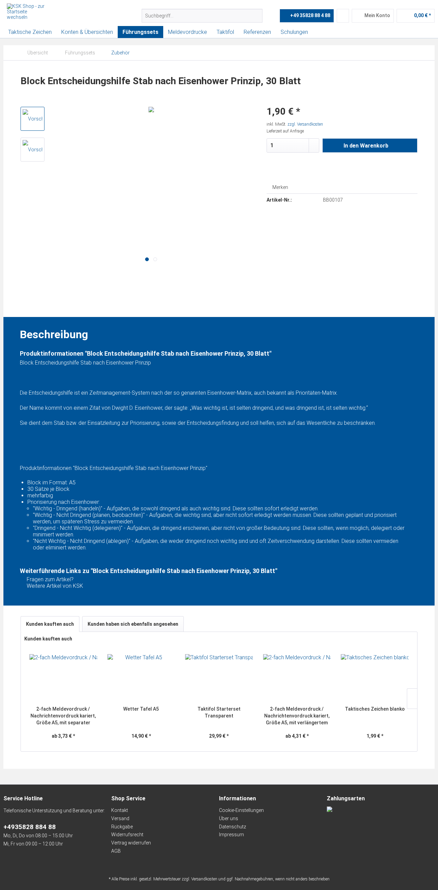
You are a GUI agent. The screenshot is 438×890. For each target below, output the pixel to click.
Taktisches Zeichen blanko (375, 709)
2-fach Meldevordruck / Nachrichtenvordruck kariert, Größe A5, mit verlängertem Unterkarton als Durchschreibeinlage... (297, 716)
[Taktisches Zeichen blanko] (375, 678)
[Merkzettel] (343, 16)
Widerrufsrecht (127, 834)
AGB (116, 851)
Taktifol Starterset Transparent (219, 712)
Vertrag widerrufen (131, 843)
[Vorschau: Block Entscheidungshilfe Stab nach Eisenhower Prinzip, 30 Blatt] (32, 119)
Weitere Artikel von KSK (54, 586)
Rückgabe (122, 826)
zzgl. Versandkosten (305, 124)
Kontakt (119, 810)
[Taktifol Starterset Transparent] (219, 678)
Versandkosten (204, 879)
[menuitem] (202, 16)
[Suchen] (256, 16)
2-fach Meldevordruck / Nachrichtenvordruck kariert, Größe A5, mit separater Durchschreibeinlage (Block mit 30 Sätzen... (63, 716)
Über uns (228, 818)
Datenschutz (232, 826)
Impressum (231, 834)
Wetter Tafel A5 (141, 709)
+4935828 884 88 (29, 827)
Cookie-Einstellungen (241, 810)
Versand (120, 818)
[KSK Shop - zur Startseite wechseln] (25, 12)
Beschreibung (54, 305)
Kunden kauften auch (50, 624)
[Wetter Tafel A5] (141, 678)
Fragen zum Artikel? (49, 579)
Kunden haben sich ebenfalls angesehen (133, 624)
